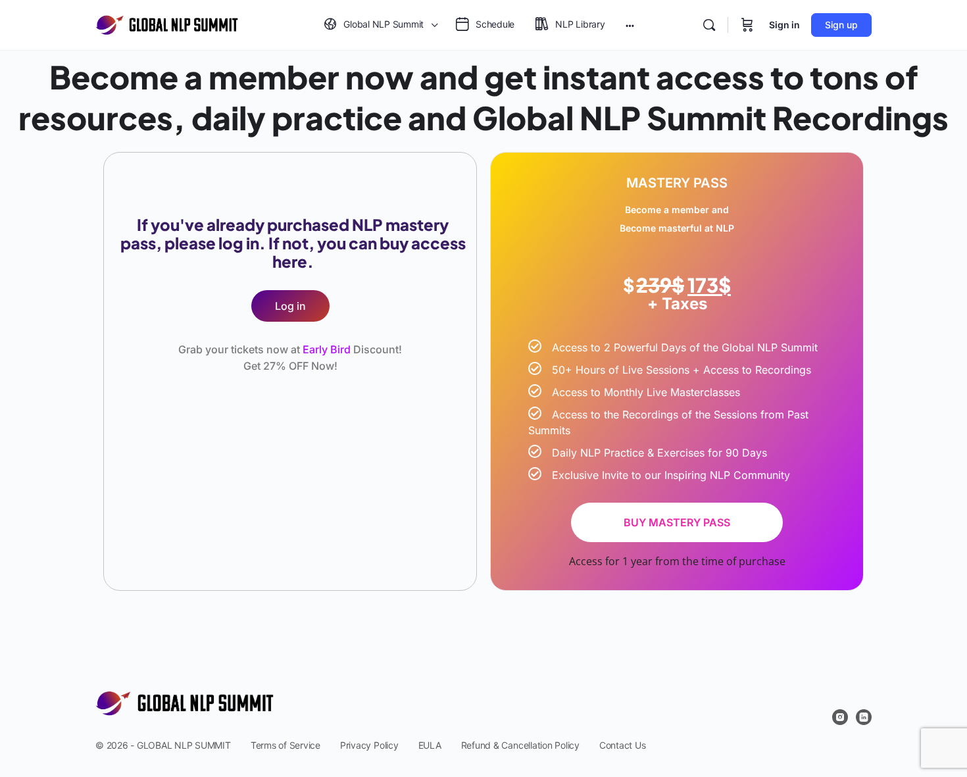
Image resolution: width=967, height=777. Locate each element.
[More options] (630, 25)
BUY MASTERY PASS (677, 522)
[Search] (709, 25)
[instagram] (840, 717)
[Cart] (747, 25)
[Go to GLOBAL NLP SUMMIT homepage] (166, 24)
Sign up (841, 24)
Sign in (784, 24)
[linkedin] (864, 717)
